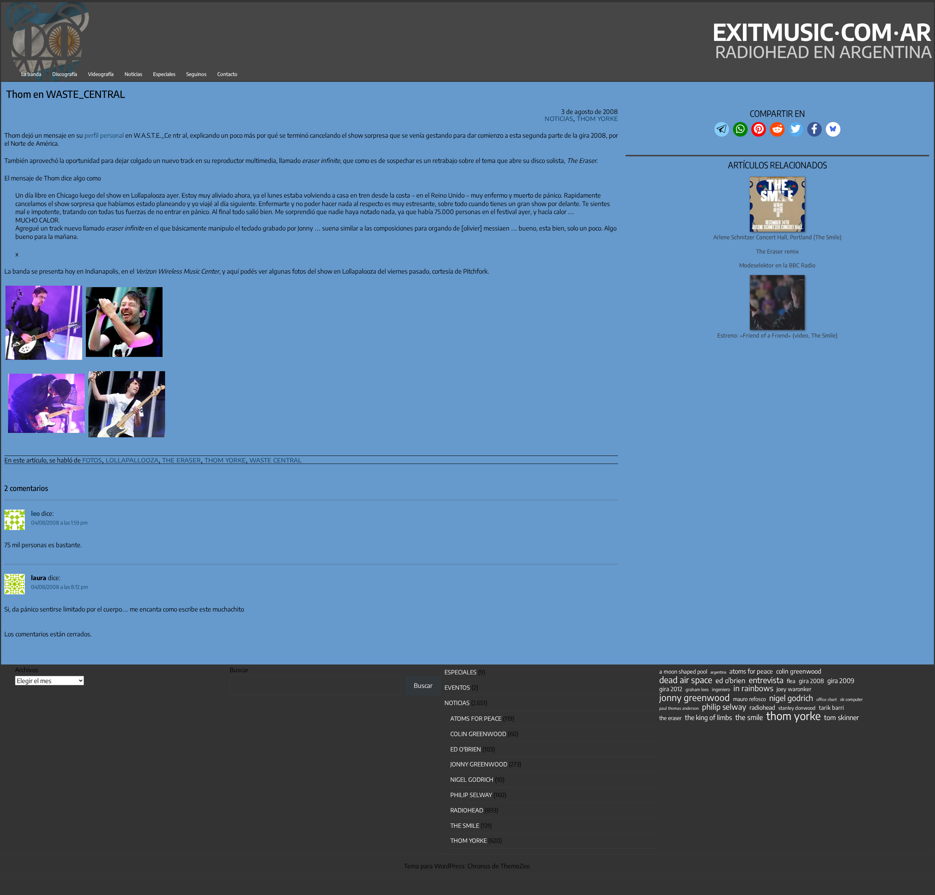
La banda (31, 74)
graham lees (697, 689)
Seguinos (196, 74)
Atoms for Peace (475, 718)
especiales (460, 672)
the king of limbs (708, 717)
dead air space (685, 679)
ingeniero (721, 689)
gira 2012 (670, 689)
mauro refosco (749, 699)
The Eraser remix (777, 251)
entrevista (766, 680)
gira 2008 (811, 681)
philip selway (724, 707)
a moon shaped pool (683, 671)
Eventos (457, 687)
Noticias (133, 74)
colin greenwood (798, 671)
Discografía (64, 74)
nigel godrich (471, 779)
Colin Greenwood (478, 734)
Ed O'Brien (465, 749)
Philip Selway (471, 795)
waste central (275, 459)
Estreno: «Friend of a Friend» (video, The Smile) (777, 335)
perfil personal (104, 135)
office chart (826, 699)
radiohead (762, 707)
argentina (718, 672)
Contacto (227, 74)
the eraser (181, 459)
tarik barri (831, 707)
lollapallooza (132, 459)
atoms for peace (751, 671)
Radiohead (466, 810)
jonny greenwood (694, 697)
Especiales (164, 74)
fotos (92, 459)
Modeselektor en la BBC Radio (777, 265)
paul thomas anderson (679, 708)
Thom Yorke (597, 117)
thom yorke (225, 459)
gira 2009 (840, 680)
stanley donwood (797, 708)
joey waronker (793, 688)
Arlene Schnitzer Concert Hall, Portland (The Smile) (777, 236)
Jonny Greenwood (478, 764)
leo (35, 513)
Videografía (101, 74)
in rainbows (753, 688)
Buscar (239, 670)
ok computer (851, 699)
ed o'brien (730, 680)
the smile (749, 717)
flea (791, 681)
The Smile (464, 825)
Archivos (26, 670)
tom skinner (841, 717)
